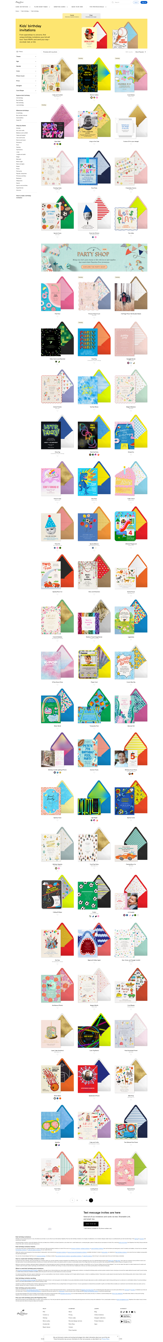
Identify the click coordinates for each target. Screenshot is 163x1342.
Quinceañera (19, 118)
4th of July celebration (117, 1293)
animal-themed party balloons (34, 1291)
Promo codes (72, 1318)
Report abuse (46, 1327)
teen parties (105, 1252)
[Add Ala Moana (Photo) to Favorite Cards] (57, 1008)
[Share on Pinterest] (127, 1312)
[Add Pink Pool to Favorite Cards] (57, 316)
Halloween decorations (65, 1293)
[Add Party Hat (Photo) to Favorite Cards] (94, 240)
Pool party (19, 171)
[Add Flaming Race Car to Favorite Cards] (131, 868)
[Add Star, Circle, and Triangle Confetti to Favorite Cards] (131, 964)
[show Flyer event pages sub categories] (49, 7)
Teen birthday (20, 102)
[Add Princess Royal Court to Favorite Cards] (94, 318)
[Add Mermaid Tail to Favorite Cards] (131, 729)
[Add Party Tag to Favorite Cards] (57, 456)
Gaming (18, 147)
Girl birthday (19, 98)
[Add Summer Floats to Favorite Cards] (94, 772)
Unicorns (18, 190)
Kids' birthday (25, 11)
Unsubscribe (46, 1324)
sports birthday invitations (97, 1248)
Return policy (46, 1321)
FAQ (44, 1311)
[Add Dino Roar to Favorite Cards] (94, 503)
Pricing (70, 1315)
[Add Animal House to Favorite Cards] (131, 596)
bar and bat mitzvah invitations (63, 1256)
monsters (133, 1289)
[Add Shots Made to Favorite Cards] (57, 1101)
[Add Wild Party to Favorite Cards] (131, 1100)
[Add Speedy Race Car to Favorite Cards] (57, 594)
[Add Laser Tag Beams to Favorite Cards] (94, 1053)
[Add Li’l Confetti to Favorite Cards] (131, 918)
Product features (99, 1321)
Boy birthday (19, 100)
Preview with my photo (50, 52)
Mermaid (18, 159)
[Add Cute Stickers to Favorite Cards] (131, 99)
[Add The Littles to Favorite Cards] (131, 236)
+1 (137, 915)
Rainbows (18, 178)
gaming (136, 1238)
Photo (18, 168)
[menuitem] (23, 7)
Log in (136, 2)
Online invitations (99, 1315)
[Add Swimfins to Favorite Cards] (57, 1148)
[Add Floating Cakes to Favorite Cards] (57, 192)
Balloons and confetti (22, 133)
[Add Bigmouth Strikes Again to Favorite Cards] (94, 963)
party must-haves (123, 1242)
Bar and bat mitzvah (21, 115)
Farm (17, 145)
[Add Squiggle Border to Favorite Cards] (131, 366)
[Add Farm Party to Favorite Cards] (57, 1193)
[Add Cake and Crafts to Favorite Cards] (94, 1146)
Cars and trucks (20, 137)
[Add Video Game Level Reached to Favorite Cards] (57, 364)
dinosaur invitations (75, 1248)
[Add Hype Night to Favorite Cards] (57, 147)
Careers (71, 1327)
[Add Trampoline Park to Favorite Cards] (94, 729)
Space (18, 183)
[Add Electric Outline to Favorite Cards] (94, 100)
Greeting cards (60, 7)
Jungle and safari (21, 154)
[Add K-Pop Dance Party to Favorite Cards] (57, 685)
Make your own (77, 7)
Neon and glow (20, 164)
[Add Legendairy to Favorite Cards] (131, 640)
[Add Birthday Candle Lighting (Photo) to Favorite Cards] (57, 775)
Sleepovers (19, 180)
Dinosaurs (19, 142)
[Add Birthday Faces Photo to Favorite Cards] (131, 777)
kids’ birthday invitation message (27, 1280)
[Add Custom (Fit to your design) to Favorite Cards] (131, 144)
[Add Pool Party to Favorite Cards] (94, 191)
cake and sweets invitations (34, 1250)
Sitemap (45, 1318)
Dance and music (21, 140)
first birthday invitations (21, 1250)
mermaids (127, 1289)
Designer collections (99, 1318)
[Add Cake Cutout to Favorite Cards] (131, 503)
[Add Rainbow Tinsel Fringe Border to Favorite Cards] (94, 641)
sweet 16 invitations (87, 1256)
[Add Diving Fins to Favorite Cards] (131, 455)
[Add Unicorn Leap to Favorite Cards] (57, 503)
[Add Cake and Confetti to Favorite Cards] (57, 99)
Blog (95, 1311)
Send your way (91, 1224)
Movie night (19, 161)
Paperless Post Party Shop (87, 1289)
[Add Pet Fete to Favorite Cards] (57, 964)
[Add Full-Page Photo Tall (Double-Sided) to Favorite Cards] (131, 316)
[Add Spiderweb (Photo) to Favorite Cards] (94, 1098)
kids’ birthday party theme (32, 1289)
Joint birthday (20, 105)
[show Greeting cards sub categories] (67, 7)
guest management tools (123, 1299)
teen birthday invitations (121, 1252)
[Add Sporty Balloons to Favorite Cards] (94, 551)
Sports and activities (22, 185)
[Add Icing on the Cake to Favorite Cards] (94, 144)
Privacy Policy (105, 1339)
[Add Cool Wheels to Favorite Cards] (131, 1009)
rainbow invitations (85, 1248)
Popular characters (21, 173)
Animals (18, 128)
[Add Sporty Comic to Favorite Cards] (131, 820)
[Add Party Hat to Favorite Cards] (57, 551)
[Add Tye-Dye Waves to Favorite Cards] (94, 410)
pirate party (61, 1291)
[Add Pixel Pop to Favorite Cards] (94, 363)
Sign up (144, 2)
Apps (95, 1324)
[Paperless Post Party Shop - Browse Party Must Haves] (94, 259)
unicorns (142, 1238)
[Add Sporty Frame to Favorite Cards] (57, 237)
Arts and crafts (20, 130)
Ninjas (18, 166)
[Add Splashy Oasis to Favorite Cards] (57, 820)
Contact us (46, 1315)
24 (86, 1200)
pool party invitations (61, 1252)
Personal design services (75, 1321)
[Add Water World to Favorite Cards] (57, 729)
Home (17, 11)
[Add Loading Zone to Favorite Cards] (94, 1193)
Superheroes (19, 188)
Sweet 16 (18, 120)
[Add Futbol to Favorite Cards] (94, 919)
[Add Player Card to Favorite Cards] (94, 685)
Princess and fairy (21, 176)
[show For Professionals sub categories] (106, 7)
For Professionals (97, 7)
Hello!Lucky (111, 1260)
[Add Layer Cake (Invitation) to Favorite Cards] (57, 1054)
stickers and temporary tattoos (91, 1291)
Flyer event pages (41, 7)
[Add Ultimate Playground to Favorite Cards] (131, 548)
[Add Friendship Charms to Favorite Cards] (131, 192)
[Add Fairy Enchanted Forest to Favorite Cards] (131, 1054)
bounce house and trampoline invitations (77, 1252)
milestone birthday (41, 1256)
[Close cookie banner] (118, 1336)
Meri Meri (118, 1260)
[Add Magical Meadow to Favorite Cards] (131, 411)
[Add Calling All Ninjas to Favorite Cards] (57, 915)
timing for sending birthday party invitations (28, 1270)
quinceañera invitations (76, 1256)
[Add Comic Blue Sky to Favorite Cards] (131, 685)
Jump (17, 152)
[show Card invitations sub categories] (30, 7)
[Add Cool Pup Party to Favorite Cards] (94, 868)
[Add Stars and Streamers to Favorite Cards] (94, 594)
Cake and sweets (21, 135)
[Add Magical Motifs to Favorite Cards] (94, 1009)
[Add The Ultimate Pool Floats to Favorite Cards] (131, 1145)
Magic (18, 157)
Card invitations (22, 7)
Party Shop (72, 1324)
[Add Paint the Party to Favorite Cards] (94, 457)
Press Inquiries (73, 1330)
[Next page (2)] (91, 1200)
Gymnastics (19, 149)
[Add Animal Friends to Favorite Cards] (57, 411)
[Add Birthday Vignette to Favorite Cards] (57, 871)
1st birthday (19, 113)
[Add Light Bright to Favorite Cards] (94, 823)
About (70, 1311)
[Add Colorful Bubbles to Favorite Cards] (57, 641)
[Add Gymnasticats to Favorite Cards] (131, 1193)
